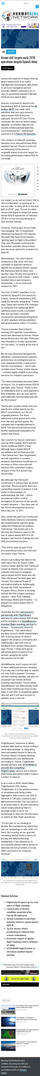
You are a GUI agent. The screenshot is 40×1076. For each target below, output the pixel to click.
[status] (36, 1061)
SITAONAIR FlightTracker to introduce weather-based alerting (21, 951)
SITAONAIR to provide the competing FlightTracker (19, 767)
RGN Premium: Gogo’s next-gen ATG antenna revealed (18, 964)
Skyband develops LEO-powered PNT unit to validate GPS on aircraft (27, 1031)
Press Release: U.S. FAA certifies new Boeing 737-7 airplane (26, 1043)
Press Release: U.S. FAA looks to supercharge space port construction (26, 1018)
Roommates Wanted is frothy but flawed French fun (22, 967)
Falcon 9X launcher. (25, 134)
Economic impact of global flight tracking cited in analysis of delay (22, 941)
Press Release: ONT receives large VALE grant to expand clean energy (27, 1006)
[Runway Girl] (20, 20)
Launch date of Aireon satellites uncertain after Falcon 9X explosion (19, 912)
